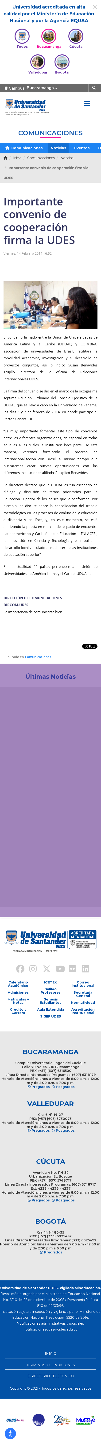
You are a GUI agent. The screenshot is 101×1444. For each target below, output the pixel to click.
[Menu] (87, 103)
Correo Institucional (83, 984)
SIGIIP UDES (50, 1016)
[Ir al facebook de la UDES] (18, 969)
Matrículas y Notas (18, 1001)
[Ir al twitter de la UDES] (44, 969)
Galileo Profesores (51, 990)
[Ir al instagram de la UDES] (31, 969)
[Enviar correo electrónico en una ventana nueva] (50, 1329)
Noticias (58, 148)
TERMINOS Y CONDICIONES (50, 1365)
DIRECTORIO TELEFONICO (50, 1376)
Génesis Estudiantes (50, 1001)
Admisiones (18, 992)
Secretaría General (83, 994)
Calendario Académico (18, 984)
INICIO (50, 1354)
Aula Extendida (50, 1009)
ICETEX (50, 982)
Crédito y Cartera (18, 1011)
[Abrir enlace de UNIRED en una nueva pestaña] (19, 1420)
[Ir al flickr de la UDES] (70, 969)
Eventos (82, 148)
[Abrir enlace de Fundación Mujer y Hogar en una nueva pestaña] (42, 1420)
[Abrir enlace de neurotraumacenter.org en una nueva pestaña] (89, 1420)
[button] (10, 1433)
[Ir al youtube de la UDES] (57, 969)
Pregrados (41, 1087)
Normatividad (83, 1002)
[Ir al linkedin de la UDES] (83, 969)
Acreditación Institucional (83, 1011)
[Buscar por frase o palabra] (95, 87)
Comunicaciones (26, 148)
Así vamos (16, 895)
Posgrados (65, 1087)
